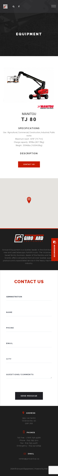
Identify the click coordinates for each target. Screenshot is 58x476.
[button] (29, 200)
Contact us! (29, 164)
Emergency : (29, 446)
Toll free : (29, 438)
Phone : (29, 440)
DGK (46, 469)
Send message (29, 396)
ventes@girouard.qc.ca (29, 459)
